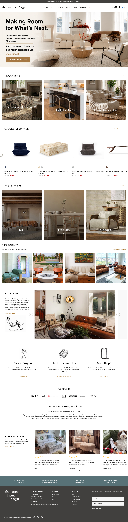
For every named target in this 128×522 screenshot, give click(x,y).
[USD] (123, 7)
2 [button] (81, 470)
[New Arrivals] (106, 215)
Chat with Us (104, 376)
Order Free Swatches (64, 376)
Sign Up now (24, 376)
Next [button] (118, 314)
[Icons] (22, 215)
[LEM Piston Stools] (64, 100)
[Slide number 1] (64, 39)
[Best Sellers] (64, 215)
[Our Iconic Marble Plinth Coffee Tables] (22, 100)
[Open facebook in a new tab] (33, 517)
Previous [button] (31, 314)
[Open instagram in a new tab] (37, 517)
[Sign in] (111, 7)
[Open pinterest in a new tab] (41, 517)
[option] (75, 314)
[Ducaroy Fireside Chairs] (106, 100)
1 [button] (79, 470)
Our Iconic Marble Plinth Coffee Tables (22, 108)
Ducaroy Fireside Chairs (106, 110)
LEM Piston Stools (64, 110)
